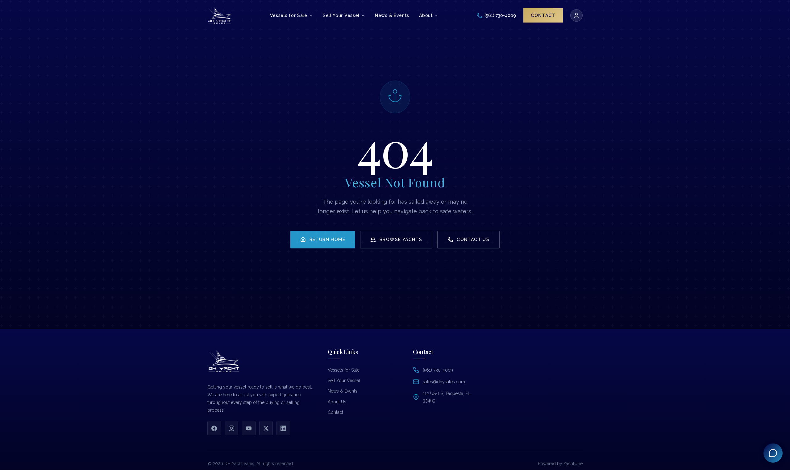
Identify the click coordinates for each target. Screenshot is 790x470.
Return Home (327, 239)
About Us (337, 401)
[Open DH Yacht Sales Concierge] (773, 453)
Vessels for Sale (344, 370)
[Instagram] (231, 428)
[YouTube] (249, 428)
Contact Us (473, 239)
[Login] (576, 15)
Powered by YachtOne (560, 463)
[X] (266, 428)
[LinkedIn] (283, 428)
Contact (335, 412)
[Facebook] (214, 428)
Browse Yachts (401, 239)
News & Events (342, 391)
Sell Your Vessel (344, 380)
